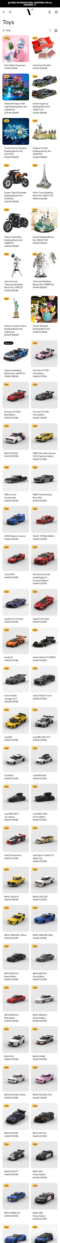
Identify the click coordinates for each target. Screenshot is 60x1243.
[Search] (10, 12)
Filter (8, 30)
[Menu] (3, 12)
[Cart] (56, 12)
